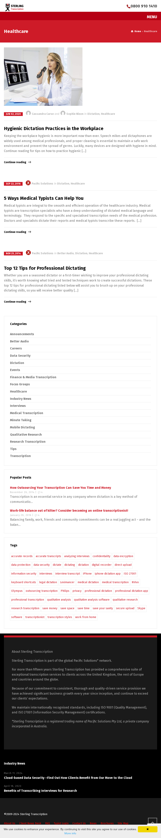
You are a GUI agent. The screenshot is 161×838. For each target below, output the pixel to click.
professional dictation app (131, 591)
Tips (13, 449)
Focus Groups (20, 384)
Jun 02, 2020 (13, 114)
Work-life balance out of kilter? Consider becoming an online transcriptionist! (69, 510)
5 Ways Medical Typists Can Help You (43, 198)
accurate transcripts (48, 556)
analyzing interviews (77, 556)
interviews (45, 573)
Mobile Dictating (22, 427)
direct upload (123, 565)
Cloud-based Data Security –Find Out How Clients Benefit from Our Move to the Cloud (68, 778)
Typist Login (61, 823)
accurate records (22, 556)
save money (49, 608)
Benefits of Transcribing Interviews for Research (40, 791)
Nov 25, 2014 (13, 253)
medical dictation (88, 582)
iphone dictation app (108, 573)
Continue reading (15, 162)
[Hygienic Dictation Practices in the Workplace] (43, 76)
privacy (76, 591)
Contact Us (79, 823)
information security (23, 573)
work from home (85, 617)
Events (15, 370)
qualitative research (125, 599)
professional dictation (98, 591)
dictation (83, 565)
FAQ (47, 823)
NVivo (135, 582)
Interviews (18, 406)
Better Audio (65, 253)
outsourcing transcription (42, 591)
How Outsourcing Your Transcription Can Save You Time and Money (60, 488)
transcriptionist (34, 617)
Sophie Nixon (74, 114)
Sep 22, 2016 (13, 183)
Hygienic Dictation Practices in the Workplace (53, 128)
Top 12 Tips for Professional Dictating (45, 268)
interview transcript (67, 573)
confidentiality (101, 556)
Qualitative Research (26, 434)
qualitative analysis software (92, 599)
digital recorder (102, 565)
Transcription (20, 456)
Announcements (22, 334)
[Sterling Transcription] (14, 7)
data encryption (123, 556)
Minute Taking (20, 420)
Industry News (20, 399)
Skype (141, 608)
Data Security (20, 355)
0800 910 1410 (144, 6)
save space (67, 608)
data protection (20, 565)
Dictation (93, 114)
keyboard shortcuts (23, 582)
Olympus (17, 591)
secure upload (125, 608)
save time (84, 608)
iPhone (87, 573)
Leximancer (67, 582)
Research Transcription (28, 441)
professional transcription (27, 599)
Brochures (107, 823)
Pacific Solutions (42, 183)
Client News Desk (30, 823)
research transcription (25, 608)
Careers (16, 348)
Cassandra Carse (42, 114)
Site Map (123, 823)
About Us (9, 823)
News (93, 823)
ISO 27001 (130, 573)
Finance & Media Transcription (33, 377)
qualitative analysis (59, 599)
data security (42, 565)
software (16, 617)
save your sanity (103, 608)
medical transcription (115, 582)
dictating (69, 565)
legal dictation (48, 582)
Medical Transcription (26, 413)
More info (70, 833)
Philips (65, 591)
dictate (57, 565)
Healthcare (108, 114)
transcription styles (60, 617)
